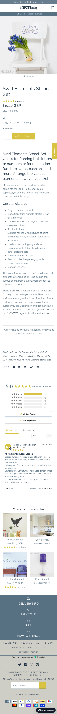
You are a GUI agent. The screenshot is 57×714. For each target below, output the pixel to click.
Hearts (22, 356)
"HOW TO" (12, 313)
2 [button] (27, 76)
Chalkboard (36, 352)
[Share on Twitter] (19, 367)
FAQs (38, 643)
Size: (5, 118)
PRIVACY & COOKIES (22, 647)
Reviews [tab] (9, 430)
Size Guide (8, 128)
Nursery (41, 356)
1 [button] (24, 76)
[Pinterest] (37, 664)
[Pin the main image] (25, 367)
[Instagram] (31, 664)
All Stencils (15, 352)
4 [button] (32, 76)
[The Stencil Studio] (28, 8)
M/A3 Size (31, 356)
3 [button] (29, 76)
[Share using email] (38, 367)
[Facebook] (25, 664)
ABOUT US (26, 643)
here (22, 192)
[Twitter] (19, 664)
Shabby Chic (13, 360)
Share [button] (10, 489)
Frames (14, 356)
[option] (28, 45)
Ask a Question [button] (29, 420)
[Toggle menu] (3, 7)
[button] (46, 489)
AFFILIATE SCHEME (28, 652)
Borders (25, 352)
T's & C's (40, 647)
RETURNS (49, 643)
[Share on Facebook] (14, 367)
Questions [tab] (27, 430)
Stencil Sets (45, 360)
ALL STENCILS (10, 643)
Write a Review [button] (29, 414)
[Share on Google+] (31, 367)
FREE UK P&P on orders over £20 (28, 14)
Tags (5, 352)
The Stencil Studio (32, 695)
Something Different (29, 360)
